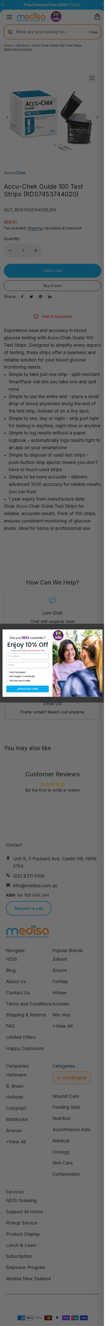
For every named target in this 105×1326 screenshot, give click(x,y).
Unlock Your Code (27, 688)
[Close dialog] (99, 632)
